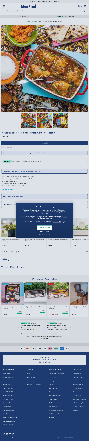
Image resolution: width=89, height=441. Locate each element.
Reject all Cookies (44, 231)
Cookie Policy (57, 222)
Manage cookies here (44, 234)
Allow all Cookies (44, 227)
